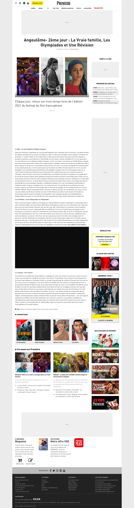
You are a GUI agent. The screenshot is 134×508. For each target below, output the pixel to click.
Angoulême (87, 8)
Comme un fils (19, 489)
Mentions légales (19, 506)
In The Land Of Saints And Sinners (24, 485)
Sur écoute (45, 489)
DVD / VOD (56, 8)
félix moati (45, 309)
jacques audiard (53, 309)
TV (48, 8)
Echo (43, 485)
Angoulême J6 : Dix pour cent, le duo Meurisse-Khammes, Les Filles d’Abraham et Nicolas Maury (105, 93)
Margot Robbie (72, 487)
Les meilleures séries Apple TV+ (104, 487)
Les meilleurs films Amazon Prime (104, 491)
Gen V (43, 484)
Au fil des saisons (20, 487)
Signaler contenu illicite (30, 506)
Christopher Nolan (73, 480)
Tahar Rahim (72, 489)
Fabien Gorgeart (39, 342)
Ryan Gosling (72, 482)
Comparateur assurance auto (22, 502)
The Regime (45, 482)
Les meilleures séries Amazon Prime (105, 485)
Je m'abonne (105, 316)
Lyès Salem (75, 342)
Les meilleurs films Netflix (102, 489)
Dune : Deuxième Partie (21, 480)
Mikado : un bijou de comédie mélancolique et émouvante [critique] (70, 376)
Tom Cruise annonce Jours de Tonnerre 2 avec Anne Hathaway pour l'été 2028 (104, 98)
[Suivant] (87, 330)
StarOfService (53, 502)
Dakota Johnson (72, 484)
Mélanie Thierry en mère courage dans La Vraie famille (32, 376)
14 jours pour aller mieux (22, 491)
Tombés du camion (20, 484)
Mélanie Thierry (37, 309)
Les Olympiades (21, 342)
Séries (40, 8)
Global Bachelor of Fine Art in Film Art (39, 502)
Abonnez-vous (37, 3)
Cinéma (33, 8)
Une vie (17, 482)
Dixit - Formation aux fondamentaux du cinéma (68, 502)
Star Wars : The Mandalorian (50, 487)
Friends (44, 480)
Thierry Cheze (74, 49)
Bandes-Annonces (68, 8)
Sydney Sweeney (72, 485)
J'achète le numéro (105, 320)
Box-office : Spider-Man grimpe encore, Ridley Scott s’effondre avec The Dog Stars (105, 89)
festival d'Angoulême (26, 309)
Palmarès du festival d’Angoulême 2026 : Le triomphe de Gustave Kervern (105, 102)
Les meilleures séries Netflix (103, 484)
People (78, 8)
